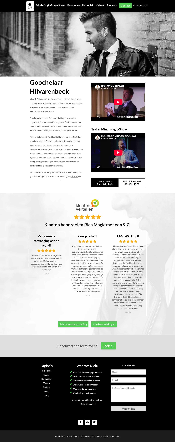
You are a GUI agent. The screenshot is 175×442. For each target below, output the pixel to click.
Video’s (100, 5)
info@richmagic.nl (87, 404)
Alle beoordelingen (104, 324)
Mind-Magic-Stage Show (50, 5)
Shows (46, 375)
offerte (74, 176)
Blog (46, 391)
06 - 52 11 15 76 (140, 5)
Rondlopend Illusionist (80, 5)
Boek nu (108, 346)
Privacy (100, 436)
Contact (125, 5)
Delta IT (77, 436)
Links (93, 436)
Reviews (112, 5)
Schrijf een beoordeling (73, 324)
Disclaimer (110, 436)
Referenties (46, 379)
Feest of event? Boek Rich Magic (105, 182)
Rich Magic (47, 370)
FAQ (46, 395)
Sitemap (86, 436)
